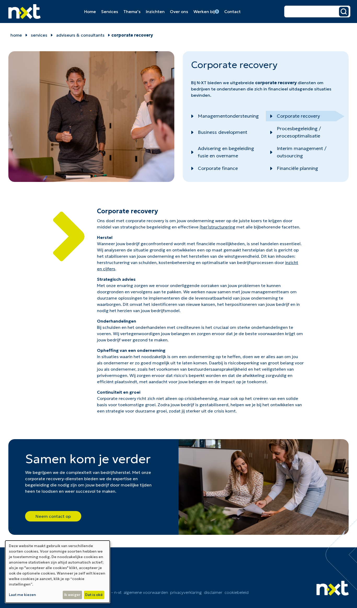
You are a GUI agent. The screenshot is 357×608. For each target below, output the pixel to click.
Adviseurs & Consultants (80, 35)
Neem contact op (53, 516)
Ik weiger (72, 594)
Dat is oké (94, 594)
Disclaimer (213, 592)
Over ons (179, 11)
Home (90, 11)
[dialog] (57, 572)
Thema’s (132, 11)
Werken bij (205, 11)
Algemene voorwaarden (146, 592)
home (16, 35)
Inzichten (155, 11)
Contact (232, 11)
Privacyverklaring (186, 592)
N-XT (201, 82)
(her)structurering (217, 227)
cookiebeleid (236, 592)
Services (109, 11)
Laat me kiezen (22, 594)
